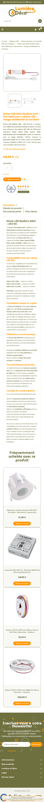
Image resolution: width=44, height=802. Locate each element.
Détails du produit (12, 208)
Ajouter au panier (13, 179)
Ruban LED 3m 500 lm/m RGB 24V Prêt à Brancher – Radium (22, 691)
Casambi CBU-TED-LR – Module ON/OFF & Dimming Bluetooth (22, 571)
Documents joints (12, 211)
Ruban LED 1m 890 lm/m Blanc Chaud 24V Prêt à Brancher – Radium (22, 631)
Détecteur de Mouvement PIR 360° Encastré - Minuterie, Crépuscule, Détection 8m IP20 (22, 511)
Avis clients (31, 211)
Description (9, 205)
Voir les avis (23, 192)
